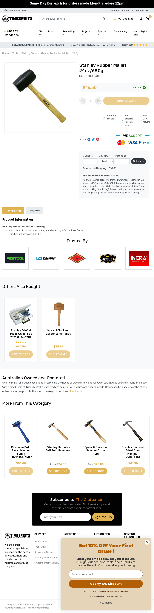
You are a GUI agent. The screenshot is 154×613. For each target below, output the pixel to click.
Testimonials (142, 10)
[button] (147, 19)
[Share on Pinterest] (97, 139)
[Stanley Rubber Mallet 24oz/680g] (40, 98)
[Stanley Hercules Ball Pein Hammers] (58, 431)
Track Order (40, 547)
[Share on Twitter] (93, 139)
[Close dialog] (147, 542)
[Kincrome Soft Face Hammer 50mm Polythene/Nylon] (21, 431)
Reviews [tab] (34, 211)
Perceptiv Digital (41, 608)
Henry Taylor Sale (140, 33)
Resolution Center (43, 552)
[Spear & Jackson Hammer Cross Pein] (95, 431)
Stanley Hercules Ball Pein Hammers (58, 449)
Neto (18, 608)
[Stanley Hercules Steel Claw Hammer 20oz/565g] (133, 431)
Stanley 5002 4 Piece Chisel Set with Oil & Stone (21, 334)
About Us (115, 10)
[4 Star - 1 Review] (21, 342)
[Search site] (104, 18)
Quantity (88, 155)
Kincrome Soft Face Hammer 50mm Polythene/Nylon (21, 452)
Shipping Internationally (46, 562)
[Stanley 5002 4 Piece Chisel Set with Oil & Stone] (21, 314)
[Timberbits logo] (17, 19)
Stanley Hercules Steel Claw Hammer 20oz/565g (133, 452)
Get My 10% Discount (106, 584)
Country (103, 155)
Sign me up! (103, 517)
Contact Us (127, 10)
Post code (120, 155)
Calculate (138, 161)
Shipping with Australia (46, 557)
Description (13, 211)
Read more (76, 391)
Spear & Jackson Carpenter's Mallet (58, 332)
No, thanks (106, 602)
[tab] (13, 210)
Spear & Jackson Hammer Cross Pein (96, 450)
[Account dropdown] (141, 19)
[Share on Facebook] (89, 139)
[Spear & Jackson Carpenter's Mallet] (58, 314)
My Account (40, 541)
